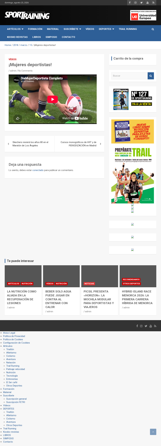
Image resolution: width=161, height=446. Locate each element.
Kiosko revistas (17, 37)
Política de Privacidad (14, 336)
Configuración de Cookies (16, 342)
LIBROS (36, 37)
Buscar (151, 75)
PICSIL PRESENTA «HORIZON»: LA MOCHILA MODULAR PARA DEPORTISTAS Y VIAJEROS (99, 299)
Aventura (11, 359)
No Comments (25, 70)
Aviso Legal (9, 332)
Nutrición (27, 284)
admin (13, 70)
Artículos (14, 29)
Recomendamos (131, 279)
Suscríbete (71, 29)
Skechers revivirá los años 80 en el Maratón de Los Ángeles (30, 144)
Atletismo (11, 352)
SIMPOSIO (51, 37)
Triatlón (10, 349)
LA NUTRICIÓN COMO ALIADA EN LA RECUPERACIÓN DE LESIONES (21, 297)
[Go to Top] (153, 432)
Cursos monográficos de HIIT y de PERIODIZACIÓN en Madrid (78, 144)
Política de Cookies (13, 339)
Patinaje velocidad (15, 369)
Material (53, 29)
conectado (38, 170)
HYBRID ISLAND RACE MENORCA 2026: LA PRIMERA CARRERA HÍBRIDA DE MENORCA (137, 297)
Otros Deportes (131, 284)
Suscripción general (16, 398)
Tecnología (12, 375)
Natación (11, 362)
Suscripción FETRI (15, 402)
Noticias (89, 284)
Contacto (68, 37)
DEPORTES (105, 29)
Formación (35, 29)
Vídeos (90, 29)
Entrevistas (12, 379)
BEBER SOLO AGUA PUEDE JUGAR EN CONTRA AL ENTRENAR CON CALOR (58, 299)
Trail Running (128, 29)
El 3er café (11, 382)
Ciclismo (10, 356)
